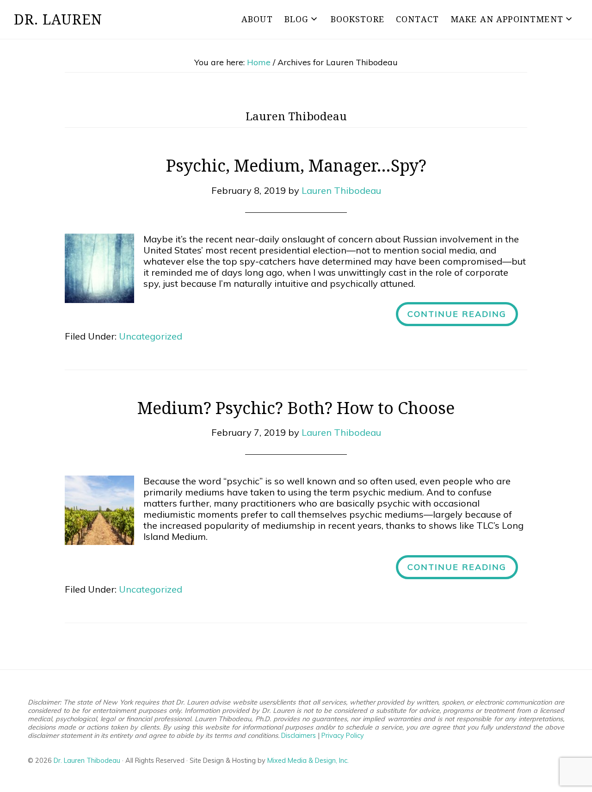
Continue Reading (456, 314)
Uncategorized (150, 336)
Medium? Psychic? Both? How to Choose (296, 407)
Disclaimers (298, 735)
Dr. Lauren (58, 19)
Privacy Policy (342, 735)
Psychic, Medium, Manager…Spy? (296, 165)
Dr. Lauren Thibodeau (87, 760)
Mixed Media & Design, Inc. (308, 760)
